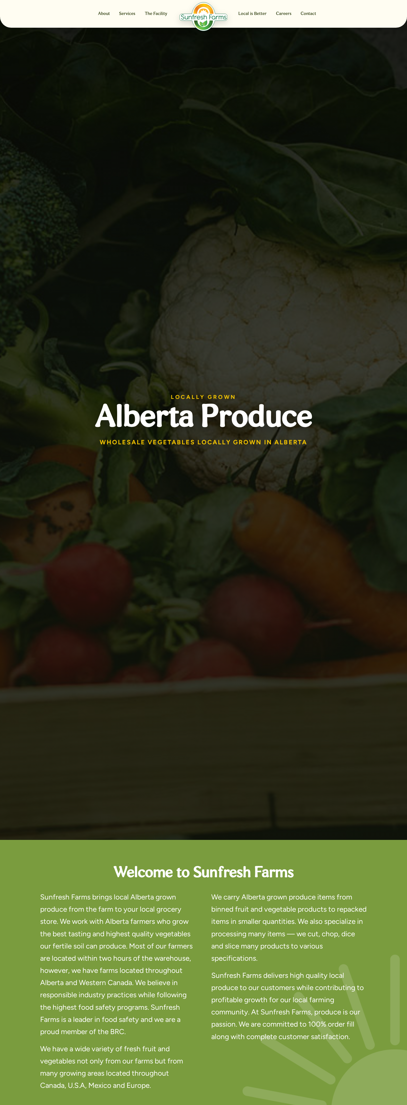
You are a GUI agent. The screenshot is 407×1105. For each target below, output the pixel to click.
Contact (308, 14)
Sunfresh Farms (203, 16)
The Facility (156, 14)
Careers (284, 14)
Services (127, 14)
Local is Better (252, 14)
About (104, 14)
